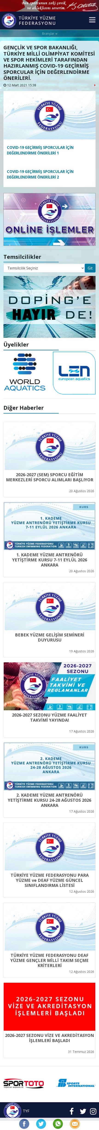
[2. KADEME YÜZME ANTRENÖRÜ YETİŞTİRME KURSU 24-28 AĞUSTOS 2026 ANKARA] (49, 766)
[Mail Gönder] (75, 1123)
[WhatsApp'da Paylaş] (58, 1123)
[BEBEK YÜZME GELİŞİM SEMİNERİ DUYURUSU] (49, 606)
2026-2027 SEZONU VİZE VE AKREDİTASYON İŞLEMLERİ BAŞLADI (49, 1038)
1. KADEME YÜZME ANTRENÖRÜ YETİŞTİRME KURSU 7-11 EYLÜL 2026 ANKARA (49, 560)
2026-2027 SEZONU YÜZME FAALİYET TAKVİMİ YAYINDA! (49, 717)
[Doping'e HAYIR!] (49, 306)
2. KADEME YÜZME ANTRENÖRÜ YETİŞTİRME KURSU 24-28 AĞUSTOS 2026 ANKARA (49, 800)
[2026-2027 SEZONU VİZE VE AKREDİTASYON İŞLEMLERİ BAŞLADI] (49, 1007)
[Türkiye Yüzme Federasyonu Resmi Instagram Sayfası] (93, 1112)
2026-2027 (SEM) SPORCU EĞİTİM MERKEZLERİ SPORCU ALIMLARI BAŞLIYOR (49, 477)
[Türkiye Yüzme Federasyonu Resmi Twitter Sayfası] (83, 1112)
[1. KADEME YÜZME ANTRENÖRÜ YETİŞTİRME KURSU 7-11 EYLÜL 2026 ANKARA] (49, 526)
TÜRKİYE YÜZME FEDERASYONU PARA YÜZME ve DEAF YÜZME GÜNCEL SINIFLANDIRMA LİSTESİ (50, 880)
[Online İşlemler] (49, 219)
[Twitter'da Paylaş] (41, 1123)
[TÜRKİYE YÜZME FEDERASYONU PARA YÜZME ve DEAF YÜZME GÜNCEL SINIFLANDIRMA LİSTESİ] (49, 846)
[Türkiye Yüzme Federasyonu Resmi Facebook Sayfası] (72, 1112)
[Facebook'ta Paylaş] (24, 1123)
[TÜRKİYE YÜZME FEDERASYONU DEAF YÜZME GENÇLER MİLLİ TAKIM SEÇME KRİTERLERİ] (49, 927)
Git (90, 268)
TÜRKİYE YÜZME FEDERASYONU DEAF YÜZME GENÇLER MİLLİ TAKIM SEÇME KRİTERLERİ (49, 960)
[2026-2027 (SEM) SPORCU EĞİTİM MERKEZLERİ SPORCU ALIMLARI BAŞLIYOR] (49, 446)
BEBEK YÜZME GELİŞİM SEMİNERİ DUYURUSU (49, 637)
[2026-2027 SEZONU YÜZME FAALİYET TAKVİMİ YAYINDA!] (49, 686)
